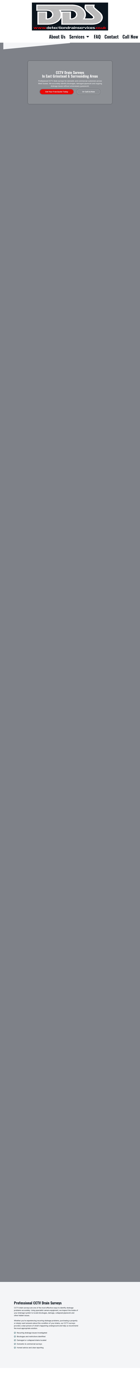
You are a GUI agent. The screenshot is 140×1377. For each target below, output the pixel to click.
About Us (57, 36)
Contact (111, 36)
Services (76, 36)
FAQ (97, 36)
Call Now (130, 36)
